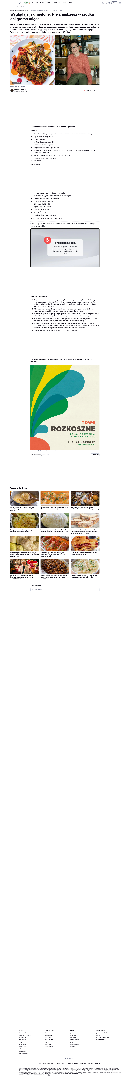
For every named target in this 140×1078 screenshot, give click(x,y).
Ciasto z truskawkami (101, 1041)
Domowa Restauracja (30, 7)
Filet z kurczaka (22, 1039)
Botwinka (98, 1035)
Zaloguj (114, 2)
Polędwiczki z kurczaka (24, 1048)
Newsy (42, 2)
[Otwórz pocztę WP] (103, 2)
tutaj (49, 1074)
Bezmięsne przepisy (23, 1033)
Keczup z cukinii (22, 1037)
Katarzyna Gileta (19, 89)
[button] (108, 3)
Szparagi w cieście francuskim (102, 1037)
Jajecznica (21, 1041)
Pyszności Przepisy (23, 1032)
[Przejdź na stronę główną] (20, 4)
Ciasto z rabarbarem (100, 1039)
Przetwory (47, 1033)
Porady (49, 2)
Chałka (71, 1042)
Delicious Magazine (43, 7)
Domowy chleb (73, 1046)
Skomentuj (88, 90)
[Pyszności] (28, 2)
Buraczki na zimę (48, 1044)
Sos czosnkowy (22, 1049)
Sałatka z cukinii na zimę (50, 1048)
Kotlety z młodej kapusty (101, 1032)
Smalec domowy (22, 1044)
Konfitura (47, 1042)
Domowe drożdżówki (74, 1044)
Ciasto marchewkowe (75, 1032)
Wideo (64, 2)
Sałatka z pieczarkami (23, 1053)
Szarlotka (72, 1041)
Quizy (70, 2)
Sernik (71, 1033)
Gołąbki (20, 1042)
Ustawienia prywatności (94, 1064)
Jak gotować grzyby (49, 1039)
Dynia (46, 1041)
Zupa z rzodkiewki (100, 1033)
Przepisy (35, 2)
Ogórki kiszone (48, 1032)
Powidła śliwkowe (48, 1035)
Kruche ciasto (73, 1035)
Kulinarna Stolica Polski (16, 7)
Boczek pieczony (22, 1051)
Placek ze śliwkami (74, 1039)
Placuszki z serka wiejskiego (25, 1035)
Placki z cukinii (48, 1037)
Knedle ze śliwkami (49, 1046)
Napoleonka (73, 1037)
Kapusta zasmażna (23, 1046)
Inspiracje (57, 2)
